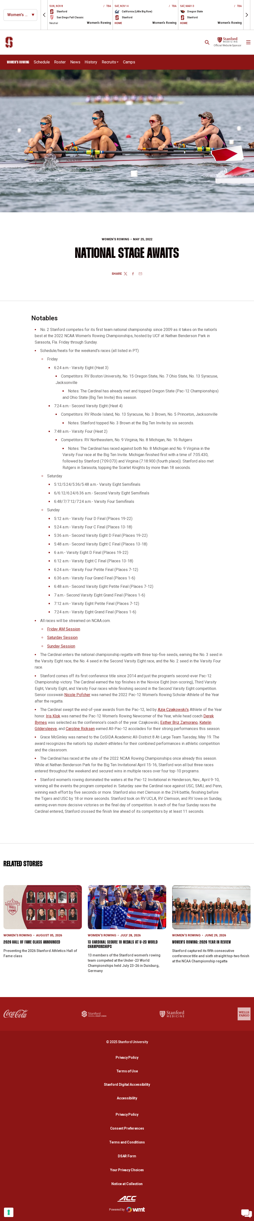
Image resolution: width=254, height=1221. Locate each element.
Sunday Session (61, 646)
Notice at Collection (127, 1184)
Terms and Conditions (127, 1142)
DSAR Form (127, 1156)
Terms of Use (127, 1071)
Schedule (42, 62)
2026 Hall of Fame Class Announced (31, 942)
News (75, 62)
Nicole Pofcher (77, 694)
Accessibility (128, 1098)
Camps (129, 62)
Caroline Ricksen (80, 728)
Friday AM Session (63, 629)
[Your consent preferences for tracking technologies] (8, 1212)
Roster (60, 62)
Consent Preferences (127, 1128)
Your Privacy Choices (127, 1170)
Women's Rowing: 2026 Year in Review (201, 942)
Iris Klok (53, 716)
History (91, 62)
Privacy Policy (128, 1057)
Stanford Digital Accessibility (128, 1084)
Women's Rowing (115, 239)
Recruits (109, 62)
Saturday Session (62, 637)
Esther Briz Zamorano (179, 722)
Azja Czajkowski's (173, 709)
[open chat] (246, 1213)
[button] (44, 15)
